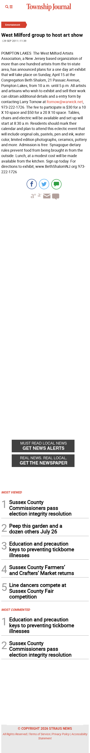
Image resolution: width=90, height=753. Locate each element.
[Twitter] (44, 184)
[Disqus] (45, 260)
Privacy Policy (61, 734)
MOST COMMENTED (15, 609)
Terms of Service (39, 734)
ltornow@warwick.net (65, 101)
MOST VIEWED (11, 492)
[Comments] (56, 184)
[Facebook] (32, 184)
